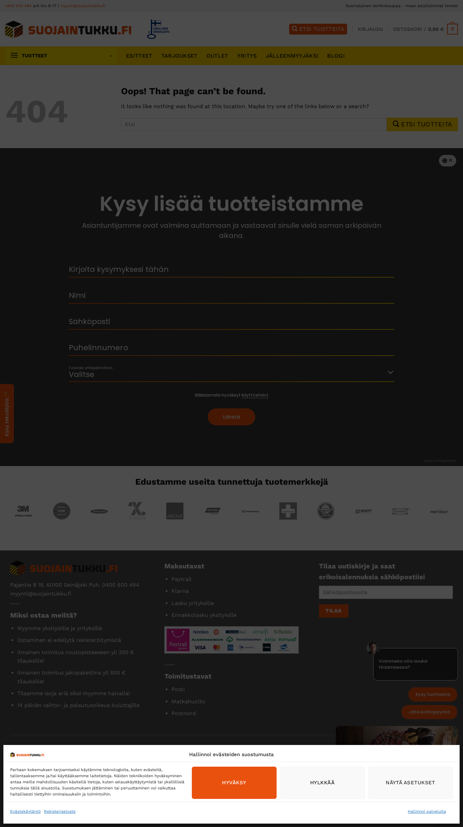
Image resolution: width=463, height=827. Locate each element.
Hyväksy (234, 783)
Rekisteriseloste (60, 811)
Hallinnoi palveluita (427, 811)
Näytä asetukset (410, 783)
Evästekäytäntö (25, 811)
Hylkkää (322, 783)
